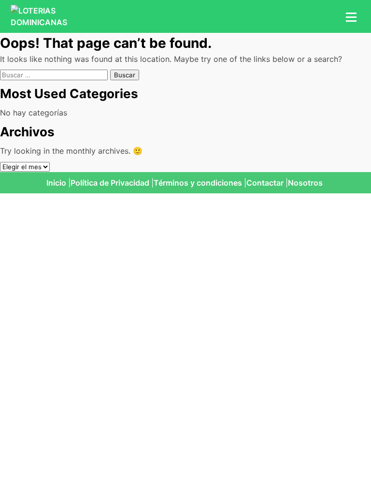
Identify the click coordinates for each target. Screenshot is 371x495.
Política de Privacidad (110, 183)
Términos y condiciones (198, 183)
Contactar (265, 183)
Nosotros (305, 183)
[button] (349, 16)
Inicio (56, 183)
